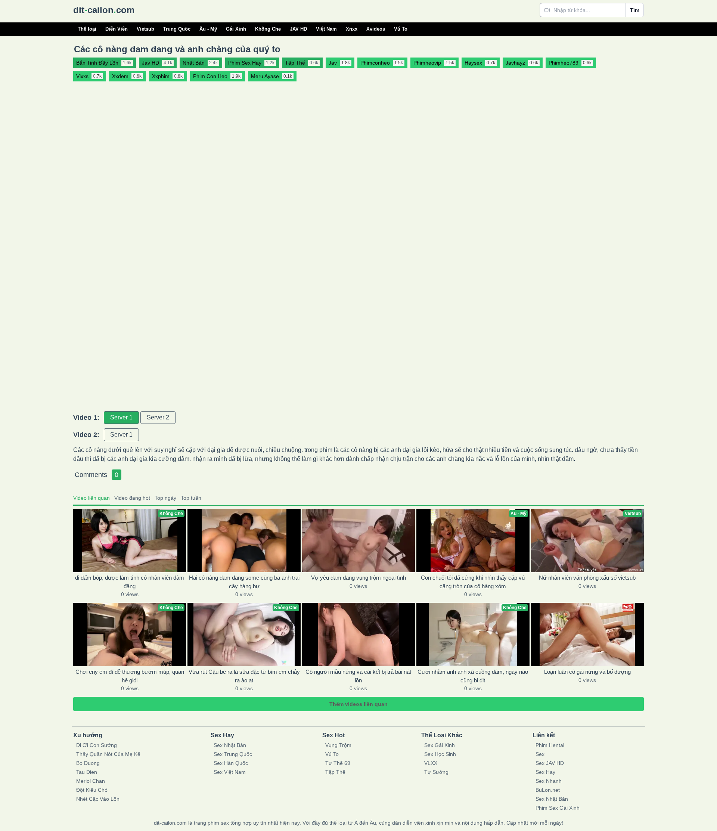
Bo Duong (88, 763)
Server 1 (121, 417)
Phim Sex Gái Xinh (558, 808)
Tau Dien (86, 772)
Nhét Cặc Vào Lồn (98, 799)
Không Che (268, 29)
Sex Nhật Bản (230, 745)
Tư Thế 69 (337, 763)
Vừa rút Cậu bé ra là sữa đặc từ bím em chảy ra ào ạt (244, 676)
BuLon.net (548, 790)
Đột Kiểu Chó (92, 790)
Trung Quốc (176, 29)
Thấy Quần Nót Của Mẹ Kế (108, 754)
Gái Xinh (236, 29)
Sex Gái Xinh (439, 745)
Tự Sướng (436, 772)
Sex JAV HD (550, 763)
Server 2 (158, 417)
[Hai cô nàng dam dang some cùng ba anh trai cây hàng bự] (243, 540)
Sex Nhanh (549, 781)
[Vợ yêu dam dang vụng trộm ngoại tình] (358, 540)
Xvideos (375, 29)
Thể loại (87, 29)
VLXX (430, 763)
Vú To (400, 29)
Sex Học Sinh (440, 754)
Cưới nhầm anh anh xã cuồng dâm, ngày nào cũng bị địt (473, 676)
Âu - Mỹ (208, 29)
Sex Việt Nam (230, 772)
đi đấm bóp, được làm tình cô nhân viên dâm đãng (129, 581)
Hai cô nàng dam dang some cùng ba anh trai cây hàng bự (244, 581)
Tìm (634, 10)
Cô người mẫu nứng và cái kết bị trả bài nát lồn (358, 676)
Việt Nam (326, 29)
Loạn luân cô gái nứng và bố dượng (587, 672)
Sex (540, 754)
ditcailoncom (103, 10)
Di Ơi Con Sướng (96, 745)
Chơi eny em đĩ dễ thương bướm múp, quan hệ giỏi (129, 676)
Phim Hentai (550, 745)
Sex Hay (545, 772)
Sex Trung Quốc (233, 754)
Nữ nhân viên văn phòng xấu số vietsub (587, 577)
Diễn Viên (116, 29)
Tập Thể (335, 772)
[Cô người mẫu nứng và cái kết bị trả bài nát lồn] (358, 634)
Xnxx (351, 29)
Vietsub (145, 29)
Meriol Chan (90, 781)
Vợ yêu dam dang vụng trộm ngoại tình (358, 577)
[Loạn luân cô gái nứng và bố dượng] (587, 634)
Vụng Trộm (338, 745)
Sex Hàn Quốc (231, 763)
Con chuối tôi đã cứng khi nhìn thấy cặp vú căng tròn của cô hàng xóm (473, 581)
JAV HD (298, 29)
